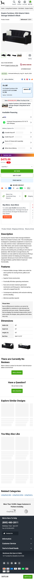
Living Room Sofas (17, 495)
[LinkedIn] (29, 79)
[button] (14, 3)
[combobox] (17, 166)
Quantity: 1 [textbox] (5, 166)
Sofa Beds (21, 8)
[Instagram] (19, 563)
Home (2, 8)
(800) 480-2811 (10, 522)
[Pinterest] (27, 79)
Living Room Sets (6, 495)
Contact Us (9, 533)
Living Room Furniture (11, 8)
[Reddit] (32, 79)
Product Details (5, 19)
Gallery (30, 58)
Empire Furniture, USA (11, 65)
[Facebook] (22, 79)
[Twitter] (25, 79)
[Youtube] (15, 563)
